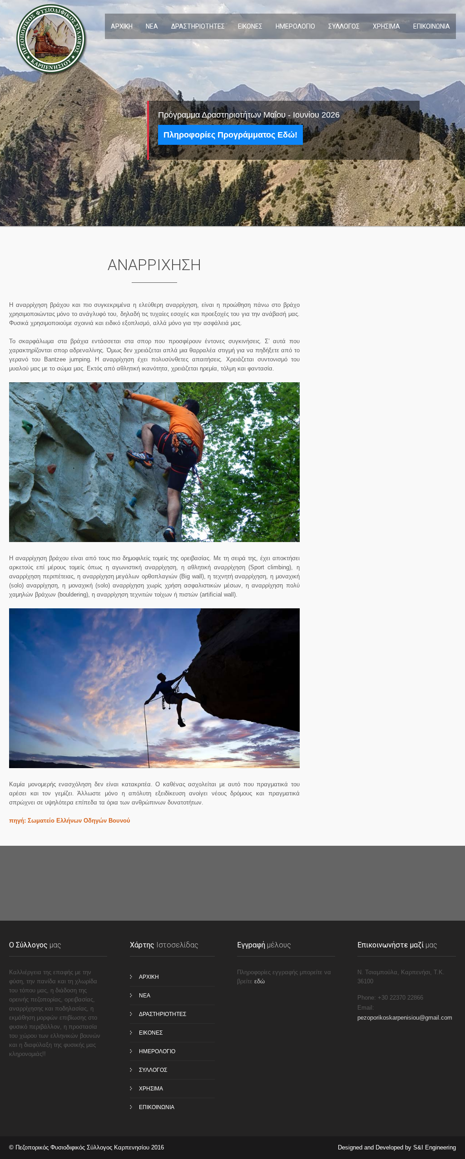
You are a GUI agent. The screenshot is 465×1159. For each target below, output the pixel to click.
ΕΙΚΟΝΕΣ (250, 26)
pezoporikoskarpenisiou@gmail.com (404, 1017)
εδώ (259, 981)
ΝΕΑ (152, 26)
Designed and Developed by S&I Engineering (397, 1147)
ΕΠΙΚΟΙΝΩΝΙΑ (431, 26)
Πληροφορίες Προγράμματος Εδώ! (230, 134)
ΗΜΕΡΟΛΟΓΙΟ (295, 26)
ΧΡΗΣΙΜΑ (386, 26)
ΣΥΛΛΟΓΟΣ (344, 26)
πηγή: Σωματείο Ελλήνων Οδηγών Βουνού (69, 820)
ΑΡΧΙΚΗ (122, 26)
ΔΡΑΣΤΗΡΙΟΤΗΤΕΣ (198, 26)
